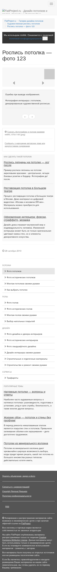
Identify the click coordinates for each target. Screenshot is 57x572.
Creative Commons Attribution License (24, 538)
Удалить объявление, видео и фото (18, 476)
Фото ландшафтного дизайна (21, 346)
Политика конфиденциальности (16, 496)
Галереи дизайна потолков (31, 21)
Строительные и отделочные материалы (26, 358)
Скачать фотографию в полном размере (26, 131)
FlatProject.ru (10, 21)
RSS (7, 506)
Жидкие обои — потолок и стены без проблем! (27, 419)
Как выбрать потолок (16, 289)
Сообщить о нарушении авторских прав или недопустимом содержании (25, 144)
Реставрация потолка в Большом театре (25, 190)
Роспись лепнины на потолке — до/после (26, 164)
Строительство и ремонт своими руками (26, 364)
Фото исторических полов (19, 308)
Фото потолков (13, 271)
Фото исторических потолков (20, 277)
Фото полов (12, 302)
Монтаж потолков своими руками (23, 283)
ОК (45, 38)
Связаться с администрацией (15, 486)
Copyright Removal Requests (14, 491)
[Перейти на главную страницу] (28, 11)
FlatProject (26, 523)
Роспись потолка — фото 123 (21, 26)
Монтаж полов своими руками (21, 314)
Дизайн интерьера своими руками (23, 352)
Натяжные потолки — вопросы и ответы (24, 393)
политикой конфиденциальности (25, 38)
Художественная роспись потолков (23, 23)
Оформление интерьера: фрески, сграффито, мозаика (25, 218)
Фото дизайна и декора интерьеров (24, 333)
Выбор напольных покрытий (20, 321)
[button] (14, 83)
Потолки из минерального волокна (26, 443)
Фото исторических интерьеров (22, 340)
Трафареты (12, 377)
